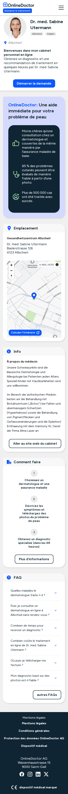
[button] (34, 296)
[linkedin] (38, 774)
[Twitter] (46, 774)
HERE (51, 264)
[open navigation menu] (61, 7)
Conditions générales (34, 731)
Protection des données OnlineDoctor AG (34, 738)
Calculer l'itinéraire (23, 332)
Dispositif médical (34, 746)
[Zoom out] (11, 270)
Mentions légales (34, 723)
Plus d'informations (34, 559)
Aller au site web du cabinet (35, 443)
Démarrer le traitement (17, 10)
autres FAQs (47, 695)
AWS (44, 264)
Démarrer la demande (34, 83)
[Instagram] (30, 774)
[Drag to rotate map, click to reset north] (11, 276)
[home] (18, 4)
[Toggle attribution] (57, 264)
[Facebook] (21, 774)
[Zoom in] (11, 265)
